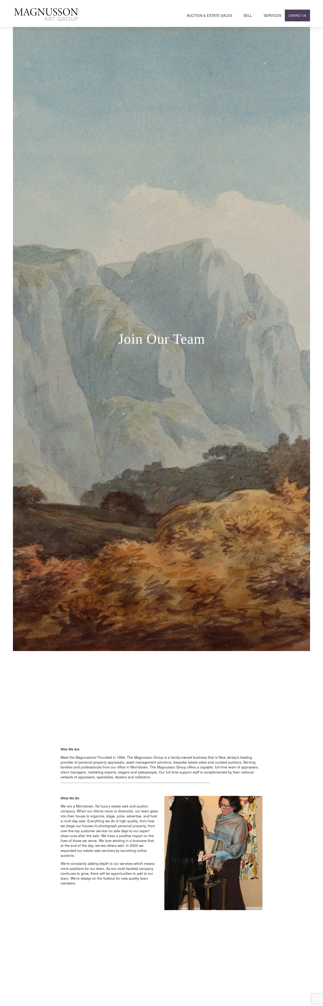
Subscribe (269, 991)
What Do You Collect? (235, 957)
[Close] (319, 901)
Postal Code (229, 941)
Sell (247, 15)
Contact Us (297, 15)
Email (224, 924)
